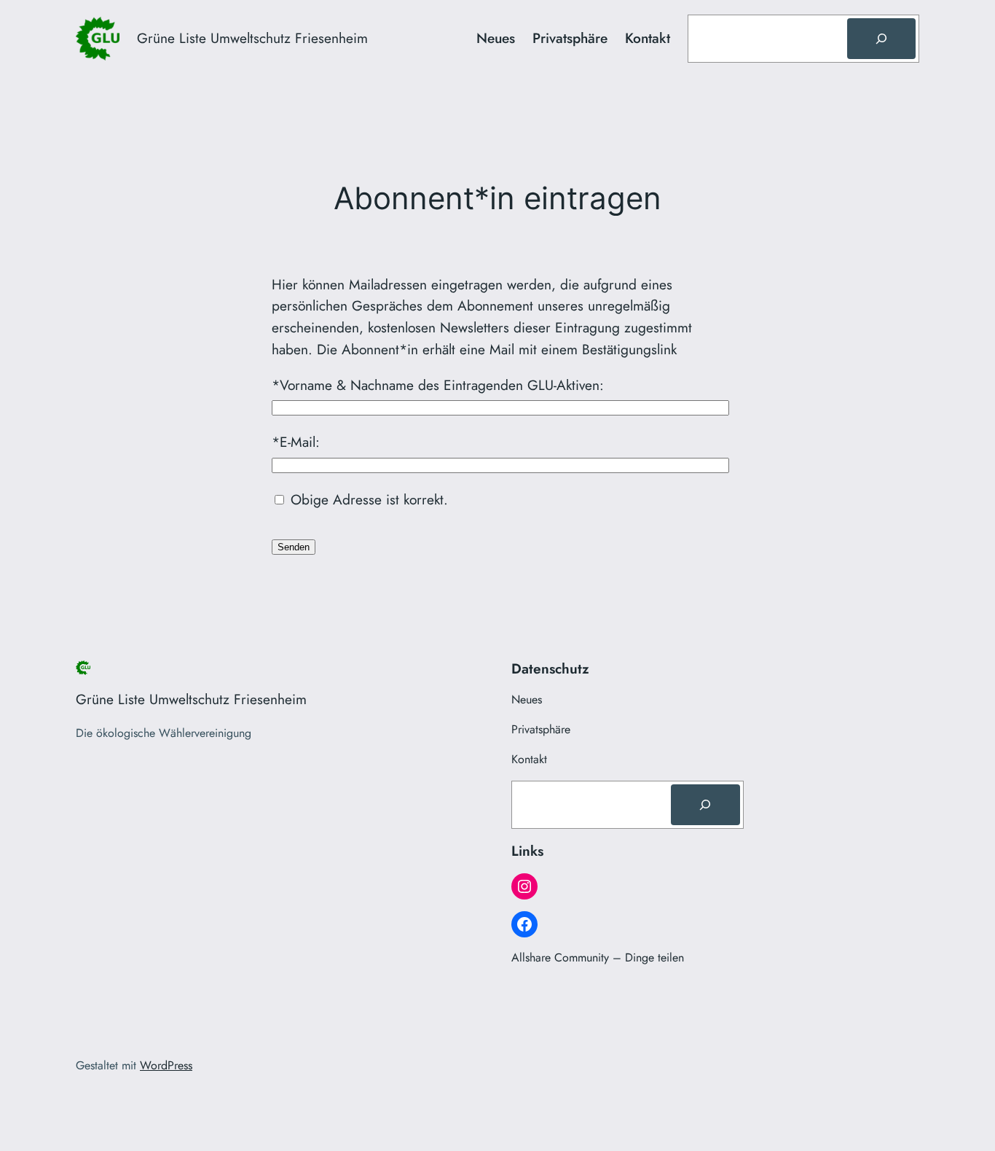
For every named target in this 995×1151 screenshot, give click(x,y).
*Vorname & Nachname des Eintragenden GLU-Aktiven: (438, 385)
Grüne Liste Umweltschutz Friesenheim (252, 38)
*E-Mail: (296, 442)
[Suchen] (881, 38)
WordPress (166, 1065)
